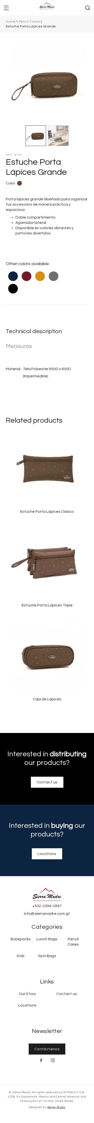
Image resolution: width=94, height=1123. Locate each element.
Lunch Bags (46, 939)
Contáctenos (47, 1049)
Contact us (47, 782)
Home (10, 21)
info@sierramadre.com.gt (47, 913)
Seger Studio (56, 1107)
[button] (6, 7)
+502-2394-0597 (47, 906)
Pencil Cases (29, 21)
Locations (47, 854)
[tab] (36, 135)
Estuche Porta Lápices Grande (31, 26)
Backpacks (21, 939)
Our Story (27, 994)
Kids (21, 956)
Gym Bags (47, 956)
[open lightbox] (47, 83)
